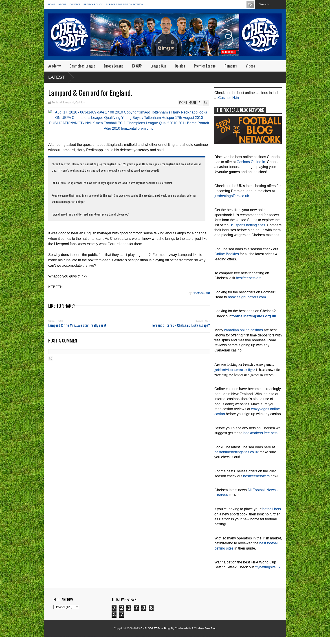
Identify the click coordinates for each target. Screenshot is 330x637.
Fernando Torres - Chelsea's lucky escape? (181, 325)
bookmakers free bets (260, 433)
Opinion (180, 66)
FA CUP (137, 66)
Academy (54, 66)
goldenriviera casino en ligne (234, 369)
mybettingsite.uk (267, 567)
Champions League (82, 66)
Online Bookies (226, 254)
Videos (250, 66)
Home (51, 4)
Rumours (230, 66)
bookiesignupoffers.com (247, 297)
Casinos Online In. (251, 162)
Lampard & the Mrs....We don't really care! (77, 325)
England (56, 102)
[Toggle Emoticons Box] (50, 358)
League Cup (158, 66)
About (62, 4)
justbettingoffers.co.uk (231, 196)
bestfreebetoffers (256, 476)
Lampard (68, 102)
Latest (56, 77)
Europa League (113, 66)
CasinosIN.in (228, 98)
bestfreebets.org (249, 278)
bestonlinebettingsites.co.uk (236, 452)
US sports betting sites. (247, 225)
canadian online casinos (243, 330)
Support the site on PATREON (124, 4)
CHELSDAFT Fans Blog (155, 628)
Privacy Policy (93, 4)
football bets (271, 509)
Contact (75, 4)
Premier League (205, 66)
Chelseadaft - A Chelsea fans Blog (195, 628)
